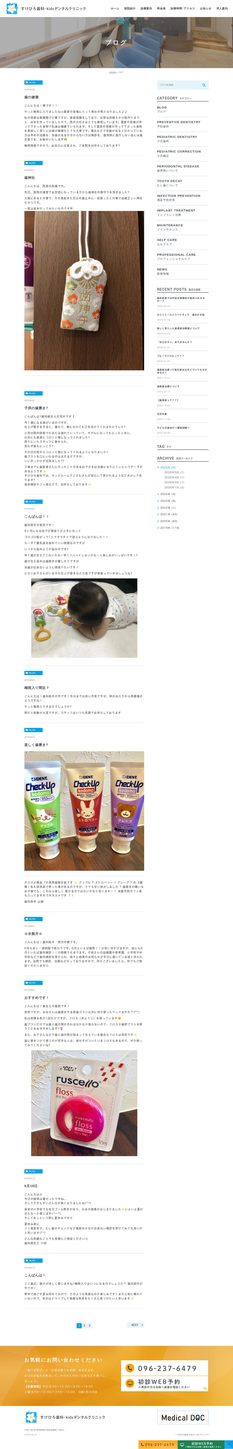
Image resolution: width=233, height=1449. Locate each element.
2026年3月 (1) (175, 482)
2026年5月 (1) (175, 472)
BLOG (32, 82)
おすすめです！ (36, 997)
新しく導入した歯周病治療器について (178, 328)
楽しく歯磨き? (36, 745)
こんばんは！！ (36, 516)
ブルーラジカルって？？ (171, 356)
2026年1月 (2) (175, 487)
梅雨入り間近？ (36, 688)
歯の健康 (31, 97)
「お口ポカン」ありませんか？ (174, 342)
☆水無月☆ (33, 933)
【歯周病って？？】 (168, 400)
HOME (112, 72)
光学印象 (162, 414)
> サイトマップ (30, 1435)
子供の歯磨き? (36, 408)
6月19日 (31, 1186)
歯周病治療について (168, 386)
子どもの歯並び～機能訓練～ (173, 428)
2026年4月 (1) (175, 477)
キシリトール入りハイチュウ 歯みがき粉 (181, 315)
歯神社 (29, 177)
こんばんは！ (35, 1275)
